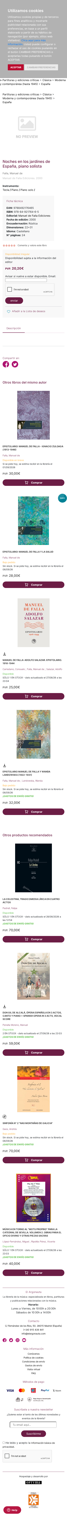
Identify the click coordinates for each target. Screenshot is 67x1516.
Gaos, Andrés (10, 1129)
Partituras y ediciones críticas (20, 80)
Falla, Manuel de (11, 455)
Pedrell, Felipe (10, 908)
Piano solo (26, 189)
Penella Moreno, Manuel (15, 1024)
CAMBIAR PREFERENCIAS (41, 67)
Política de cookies (33, 1357)
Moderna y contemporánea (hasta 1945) (27, 98)
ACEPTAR (15, 67)
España (45, 84)
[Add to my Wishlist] (8, 311)
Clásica (46, 80)
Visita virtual (33, 1369)
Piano (14, 189)
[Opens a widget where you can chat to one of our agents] (12, 1510)
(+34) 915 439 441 (33, 1329)
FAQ (33, 1373)
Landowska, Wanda (32, 780)
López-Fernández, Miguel (16, 1241)
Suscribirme (33, 1433)
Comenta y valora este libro (32, 245)
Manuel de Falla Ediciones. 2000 (22, 178)
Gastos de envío (33, 1365)
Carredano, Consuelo (14, 669)
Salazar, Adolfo (54, 669)
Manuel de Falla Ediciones (34, 215)
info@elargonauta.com (34, 1333)
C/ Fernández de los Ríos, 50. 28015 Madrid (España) (33, 1325)
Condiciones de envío (33, 1361)
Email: (52, 276)
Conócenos (34, 1353)
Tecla (6, 189)
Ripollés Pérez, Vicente (43, 1241)
